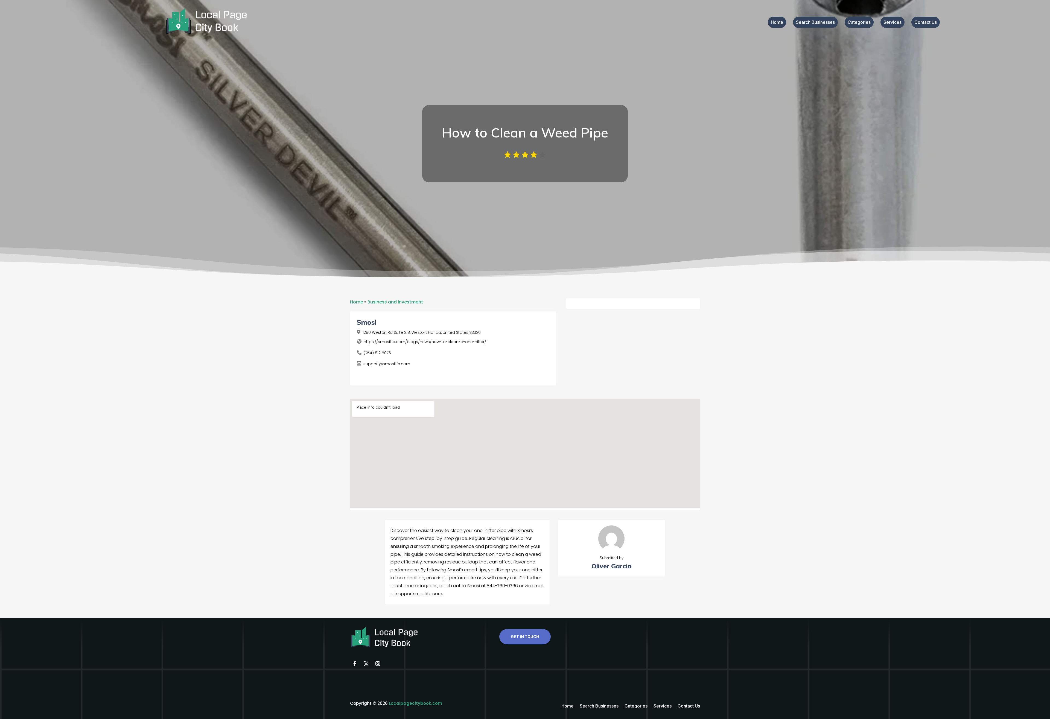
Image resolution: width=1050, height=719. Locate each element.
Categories (859, 22)
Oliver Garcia (611, 566)
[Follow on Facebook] (354, 663)
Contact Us (925, 22)
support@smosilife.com (386, 364)
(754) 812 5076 (377, 353)
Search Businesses (815, 22)
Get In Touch (525, 636)
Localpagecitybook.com (415, 703)
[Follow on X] (366, 663)
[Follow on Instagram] (377, 663)
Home (777, 22)
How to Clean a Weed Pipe (525, 132)
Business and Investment (395, 302)
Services (892, 22)
